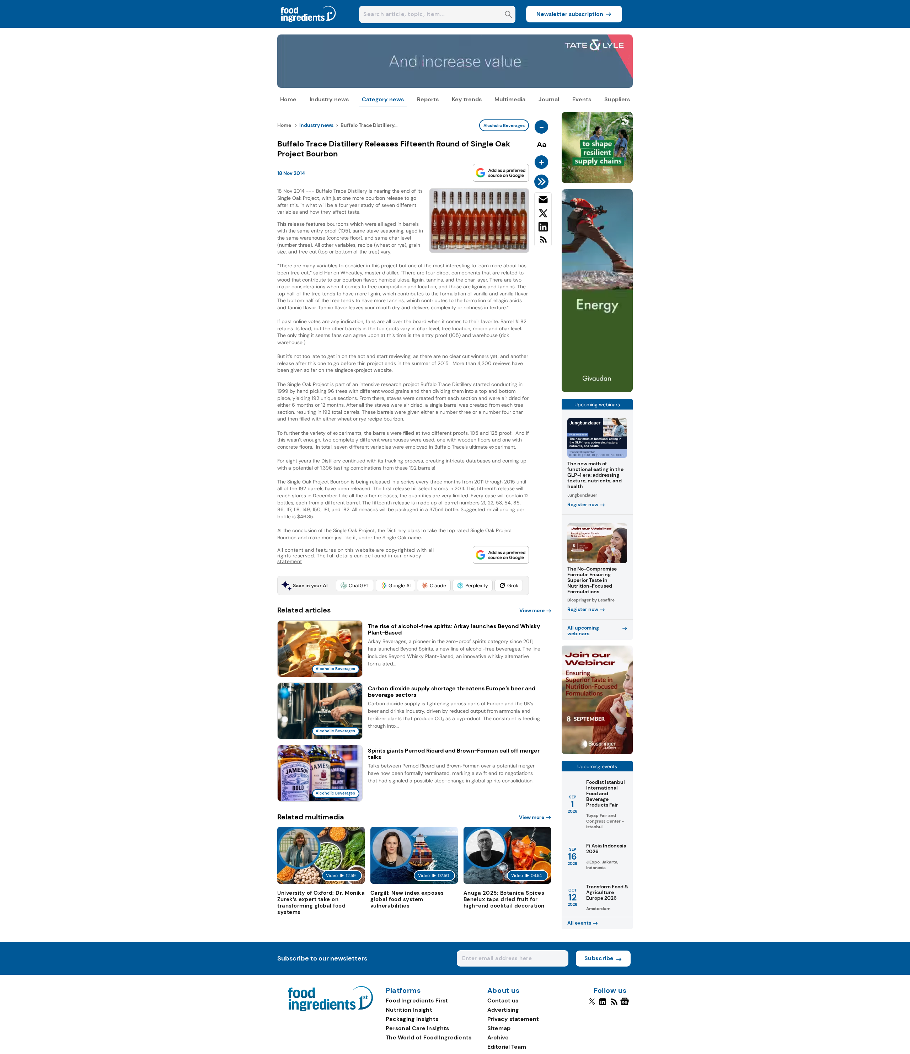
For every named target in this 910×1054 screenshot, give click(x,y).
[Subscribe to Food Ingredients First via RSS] (543, 242)
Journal (549, 99)
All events (579, 923)
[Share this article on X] (543, 214)
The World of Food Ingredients (429, 1037)
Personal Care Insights (417, 1028)
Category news (383, 99)
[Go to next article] (542, 182)
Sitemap (498, 1028)
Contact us (502, 1000)
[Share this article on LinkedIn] (543, 228)
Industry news (329, 99)
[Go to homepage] (330, 1009)
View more (532, 610)
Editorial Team (506, 1046)
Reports (428, 99)
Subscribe (599, 958)
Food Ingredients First (417, 1000)
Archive (498, 1037)
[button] (355, 585)
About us (503, 990)
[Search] (508, 15)
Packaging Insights (412, 1019)
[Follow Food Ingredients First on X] (592, 1004)
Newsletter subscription (569, 14)
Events (581, 99)
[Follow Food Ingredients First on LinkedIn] (603, 1004)
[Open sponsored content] (455, 85)
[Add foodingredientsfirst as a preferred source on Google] (501, 173)
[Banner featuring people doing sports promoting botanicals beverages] (597, 390)
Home (288, 99)
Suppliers (617, 99)
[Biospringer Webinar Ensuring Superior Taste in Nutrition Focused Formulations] (597, 752)
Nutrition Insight (409, 1009)
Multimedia (509, 99)
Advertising (503, 1009)
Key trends (467, 99)
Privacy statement (513, 1019)
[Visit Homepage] (308, 25)
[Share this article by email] (543, 201)
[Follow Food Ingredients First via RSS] (614, 1004)
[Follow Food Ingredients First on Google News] (625, 1004)
